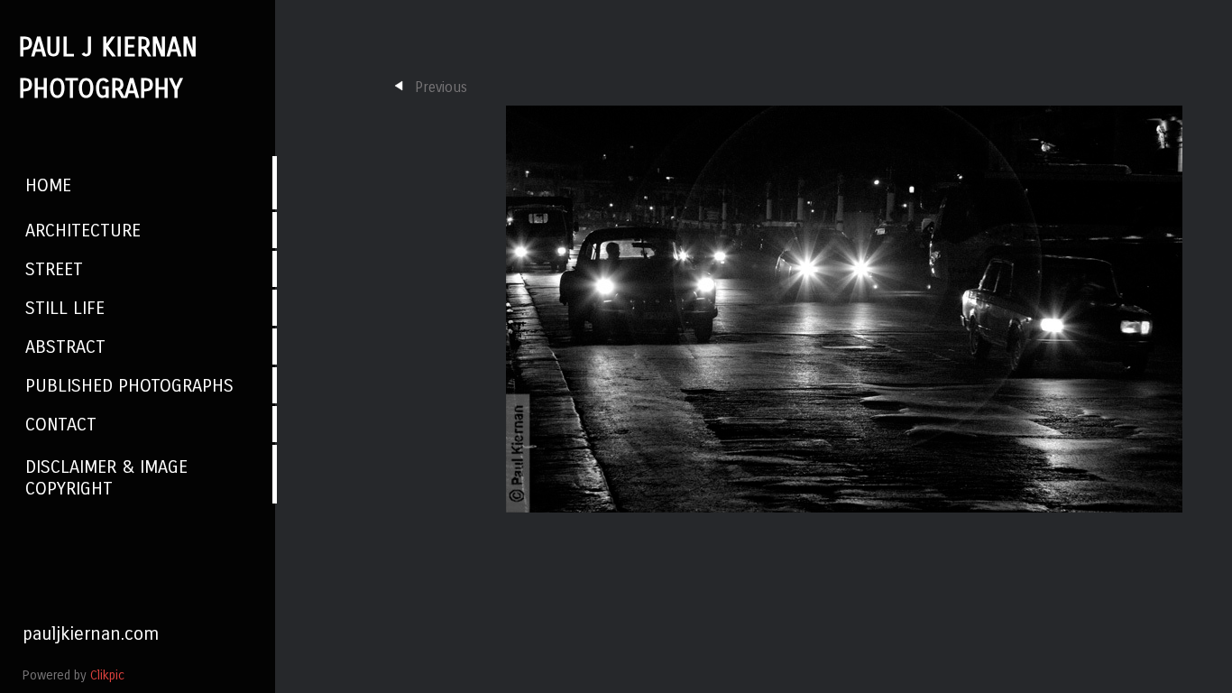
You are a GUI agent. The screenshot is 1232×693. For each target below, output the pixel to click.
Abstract (65, 346)
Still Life (65, 308)
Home (48, 185)
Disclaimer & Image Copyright (106, 477)
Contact (61, 424)
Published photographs (129, 385)
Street (54, 269)
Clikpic (107, 675)
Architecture (83, 230)
